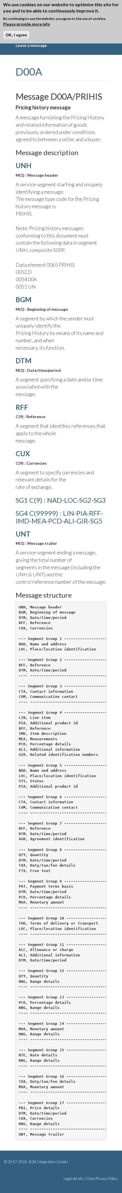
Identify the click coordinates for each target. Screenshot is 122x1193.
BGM (23, 299)
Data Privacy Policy (102, 1178)
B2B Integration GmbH (48, 1161)
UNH (23, 165)
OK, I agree (16, 35)
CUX (23, 453)
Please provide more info (26, 24)
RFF (22, 407)
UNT (23, 534)
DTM (23, 360)
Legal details (73, 1178)
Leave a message (31, 45)
